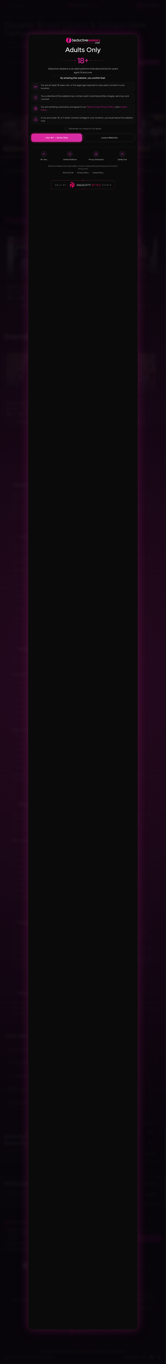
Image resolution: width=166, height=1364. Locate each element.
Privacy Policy (107, 106)
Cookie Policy (97, 172)
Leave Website (109, 137)
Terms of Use (93, 106)
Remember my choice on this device (85, 128)
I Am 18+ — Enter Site (56, 137)
